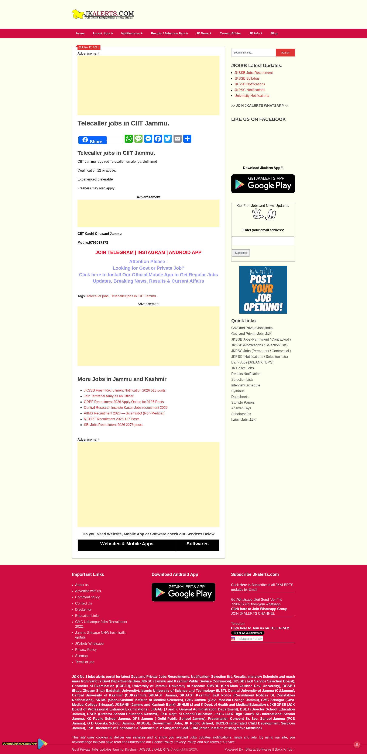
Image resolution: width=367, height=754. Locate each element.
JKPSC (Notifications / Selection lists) (259, 356)
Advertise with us (88, 591)
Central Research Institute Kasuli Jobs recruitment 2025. (126, 407)
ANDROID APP (185, 252)
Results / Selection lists (168, 33)
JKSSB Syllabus (247, 78)
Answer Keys (241, 408)
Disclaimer (83, 609)
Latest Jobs (101, 33)
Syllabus (237, 391)
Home (80, 33)
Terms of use (84, 662)
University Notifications (251, 95)
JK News (202, 33)
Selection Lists (242, 379)
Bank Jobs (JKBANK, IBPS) (252, 362)
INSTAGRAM (151, 252)
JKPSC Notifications (249, 90)
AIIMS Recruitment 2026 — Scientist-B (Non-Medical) (124, 413)
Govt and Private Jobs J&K (251, 333)
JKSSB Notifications (249, 84)
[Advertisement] (148, 85)
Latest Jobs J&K (243, 419)
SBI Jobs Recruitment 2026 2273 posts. (113, 425)
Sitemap (81, 656)
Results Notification (246, 374)
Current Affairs (230, 33)
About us (82, 585)
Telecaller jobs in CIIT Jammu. (134, 296)
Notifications (130, 33)
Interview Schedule (245, 385)
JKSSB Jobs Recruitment (253, 73)
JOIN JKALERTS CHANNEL (253, 613)
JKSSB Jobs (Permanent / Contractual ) (261, 339)
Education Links (87, 615)
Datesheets (239, 397)
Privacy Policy (86, 649)
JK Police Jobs (242, 368)
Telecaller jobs (98, 296)
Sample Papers (243, 402)
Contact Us (83, 603)
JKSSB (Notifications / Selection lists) (259, 345)
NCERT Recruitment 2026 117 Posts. (112, 419)
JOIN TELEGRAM (114, 252)
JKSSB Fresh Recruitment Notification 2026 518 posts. (125, 390)
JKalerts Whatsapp (89, 643)
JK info (254, 33)
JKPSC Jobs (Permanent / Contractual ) (261, 351)
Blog (274, 33)
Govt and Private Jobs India (252, 328)
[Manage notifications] (357, 744)
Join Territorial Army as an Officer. (109, 396)
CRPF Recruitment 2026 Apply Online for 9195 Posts (124, 402)
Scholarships (241, 414)
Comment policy (87, 597)
